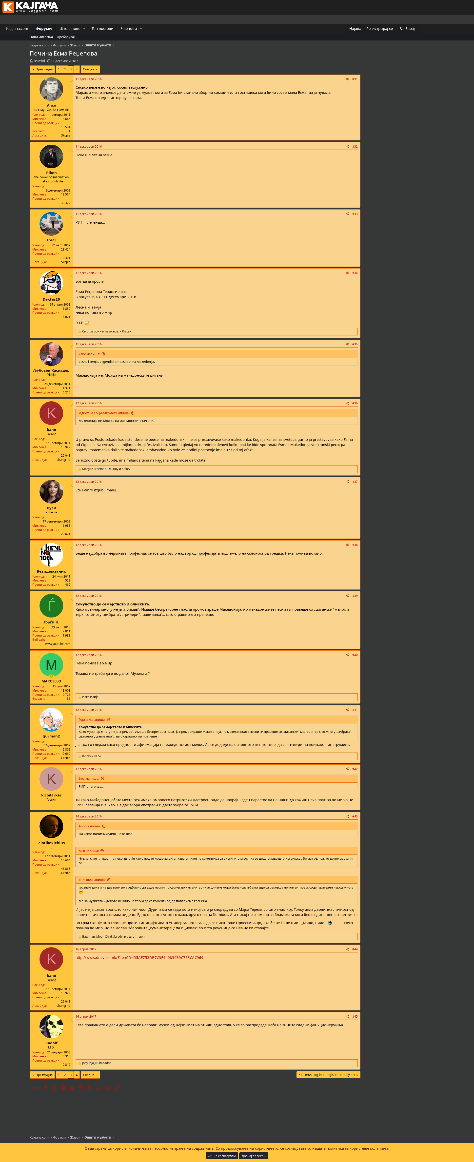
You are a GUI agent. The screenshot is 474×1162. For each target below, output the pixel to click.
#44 (355, 949)
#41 (355, 710)
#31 (355, 79)
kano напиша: (89, 354)
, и (106, 469)
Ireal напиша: (89, 778)
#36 (355, 403)
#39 (355, 596)
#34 (355, 273)
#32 (355, 146)
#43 (355, 816)
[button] (84, 28)
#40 (355, 655)
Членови (129, 28)
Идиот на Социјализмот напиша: (104, 413)
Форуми (44, 28)
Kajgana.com (17, 28)
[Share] (347, 79)
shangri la (63, 460)
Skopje (65, 135)
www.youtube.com (57, 644)
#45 (355, 1016)
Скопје (65, 758)
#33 (355, 214)
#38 (355, 545)
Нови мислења (41, 37)
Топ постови (103, 28)
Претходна (44, 69)
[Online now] (51, 676)
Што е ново (69, 28)
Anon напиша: (89, 826)
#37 (355, 482)
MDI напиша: (89, 851)
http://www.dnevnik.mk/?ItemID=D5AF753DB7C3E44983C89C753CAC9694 (141, 957)
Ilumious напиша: (92, 879)
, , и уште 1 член (113, 937)
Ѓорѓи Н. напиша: (92, 719)
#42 (355, 769)
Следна (88, 69)
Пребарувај (66, 37)
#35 (355, 344)
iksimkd (39, 60)
